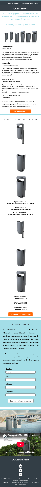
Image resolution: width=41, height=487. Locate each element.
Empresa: (9, 392)
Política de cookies (23, 480)
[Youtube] (20, 474)
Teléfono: (9, 384)
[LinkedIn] (20, 466)
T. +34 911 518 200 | (7, 482)
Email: (7, 377)
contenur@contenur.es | (17, 482)
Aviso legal (30, 478)
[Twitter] (20, 470)
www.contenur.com (20, 460)
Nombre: (8, 369)
